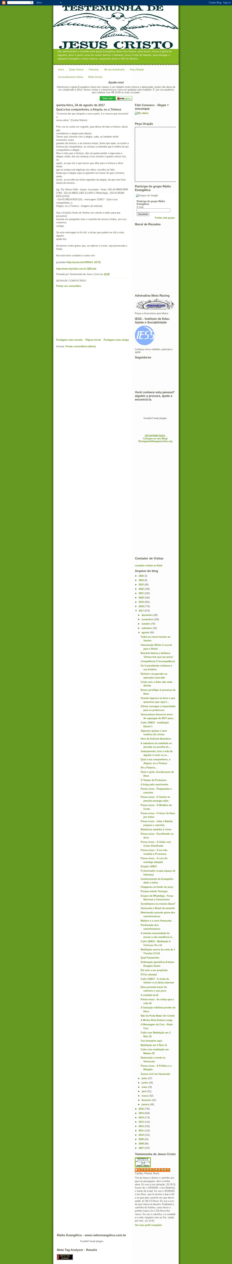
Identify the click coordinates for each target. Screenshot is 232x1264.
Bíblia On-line (95, 77)
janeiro (146, 1104)
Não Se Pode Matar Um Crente (158, 1015)
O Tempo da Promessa (153, 780)
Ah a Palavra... (149, 767)
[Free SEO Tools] (116, 1257)
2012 (141, 1126)
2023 (141, 584)
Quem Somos (76, 69)
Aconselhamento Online (70, 77)
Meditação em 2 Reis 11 (154, 1045)
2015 (141, 1113)
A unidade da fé (149, 995)
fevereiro (147, 1100)
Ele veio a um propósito (154, 970)
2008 (141, 1143)
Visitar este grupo (165, 217)
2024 (141, 580)
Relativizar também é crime (156, 829)
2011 (141, 1130)
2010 (141, 1135)
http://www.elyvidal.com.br (71, 268)
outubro (146, 623)
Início (61, 69)
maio (145, 1087)
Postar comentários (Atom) (81, 346)
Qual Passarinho (150, 957)
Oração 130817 (149, 866)
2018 (141, 606)
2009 (141, 1139)
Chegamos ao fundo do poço (157, 887)
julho (145, 1078)
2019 (141, 602)
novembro (148, 619)
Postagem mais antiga (116, 339)
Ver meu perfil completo (148, 1225)
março (145, 1095)
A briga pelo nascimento (154, 784)
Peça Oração (137, 69)
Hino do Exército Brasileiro (156, 738)
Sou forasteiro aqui (151, 1040)
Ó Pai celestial (149, 974)
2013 (141, 1122)
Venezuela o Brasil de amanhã (158, 908)
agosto (146, 632)
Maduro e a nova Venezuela (156, 920)
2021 (141, 593)
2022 (141, 589)
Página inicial (93, 339)
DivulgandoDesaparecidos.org (155, 441)
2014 (141, 1117)
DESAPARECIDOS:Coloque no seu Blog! (155, 437)
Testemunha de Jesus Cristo (154, 1169)
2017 (141, 610)
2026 (141, 575)
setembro (147, 628)
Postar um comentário (68, 286)
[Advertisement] (83, 313)
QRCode (91, 268)
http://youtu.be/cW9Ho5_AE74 (83, 262)
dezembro (148, 615)
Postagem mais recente (69, 339)
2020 (141, 597)
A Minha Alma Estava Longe (156, 1020)
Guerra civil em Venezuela (155, 1074)
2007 (141, 1148)
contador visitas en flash (148, 565)
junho (145, 1082)
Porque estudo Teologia (154, 891)
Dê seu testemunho (114, 69)
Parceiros (94, 69)
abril (144, 1091)
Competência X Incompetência (158, 661)
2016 (141, 1108)
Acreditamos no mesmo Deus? (158, 903)
